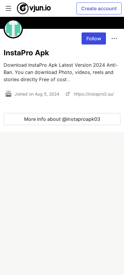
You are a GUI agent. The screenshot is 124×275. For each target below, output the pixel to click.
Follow (93, 38)
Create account (99, 8)
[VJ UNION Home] (34, 8)
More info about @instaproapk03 (62, 119)
